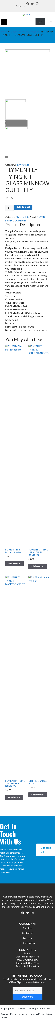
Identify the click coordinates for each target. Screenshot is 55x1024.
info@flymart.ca (30, 966)
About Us (27, 928)
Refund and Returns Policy (31, 1014)
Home (4, 31)
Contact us (27, 933)
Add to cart (23, 207)
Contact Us (46, 849)
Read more (14, 797)
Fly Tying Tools (16, 31)
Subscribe (27, 996)
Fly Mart (24, 1008)
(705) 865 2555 (31, 963)
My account (27, 938)
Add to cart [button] (14, 563)
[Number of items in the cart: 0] (51, 22)
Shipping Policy (8, 1014)
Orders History (27, 943)
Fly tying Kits (32, 31)
